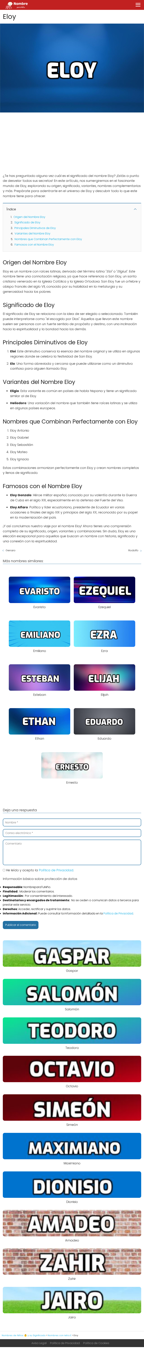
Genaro (10, 550)
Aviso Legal (39, 1343)
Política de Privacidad (56, 870)
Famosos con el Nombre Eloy (34, 245)
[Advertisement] (72, 141)
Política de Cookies (96, 1343)
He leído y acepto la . (39, 870)
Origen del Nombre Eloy (29, 217)
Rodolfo (133, 550)
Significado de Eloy (27, 222)
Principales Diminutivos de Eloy (35, 228)
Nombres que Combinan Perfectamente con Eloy (48, 239)
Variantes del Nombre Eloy (32, 233)
